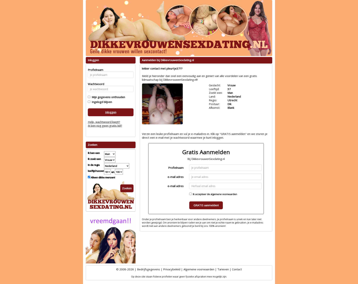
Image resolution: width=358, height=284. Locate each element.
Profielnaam (176, 167)
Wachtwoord (95, 84)
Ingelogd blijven (101, 102)
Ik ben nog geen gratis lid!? (105, 125)
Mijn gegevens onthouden (107, 97)
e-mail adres (176, 177)
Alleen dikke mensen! (102, 177)
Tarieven (223, 269)
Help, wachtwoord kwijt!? (104, 122)
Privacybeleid (171, 269)
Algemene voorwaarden (198, 269)
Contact (237, 269)
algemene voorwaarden (224, 194)
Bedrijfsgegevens (148, 269)
